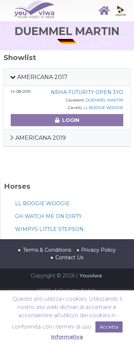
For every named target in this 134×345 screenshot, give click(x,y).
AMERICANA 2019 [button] (40, 137)
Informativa (67, 336)
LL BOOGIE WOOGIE (103, 107)
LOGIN (70, 120)
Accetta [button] (109, 327)
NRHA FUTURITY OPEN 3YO (87, 92)
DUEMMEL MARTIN (104, 100)
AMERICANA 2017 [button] (42, 77)
